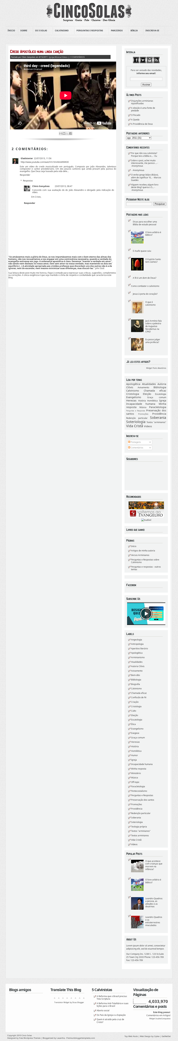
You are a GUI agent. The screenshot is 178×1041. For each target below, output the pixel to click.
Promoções (143, 414)
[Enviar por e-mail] (60, 133)
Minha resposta (138, 768)
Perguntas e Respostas (88, 30)
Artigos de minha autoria (143, 550)
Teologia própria (139, 826)
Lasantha (61, 1038)
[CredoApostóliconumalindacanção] (60, 51)
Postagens (135, 442)
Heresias (131, 400)
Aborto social (103, 1010)
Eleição (147, 394)
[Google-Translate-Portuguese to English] (75, 999)
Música (142, 407)
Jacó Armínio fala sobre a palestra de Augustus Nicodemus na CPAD (153, 326)
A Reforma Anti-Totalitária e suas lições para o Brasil (112, 1005)
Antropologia (137, 644)
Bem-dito (135, 675)
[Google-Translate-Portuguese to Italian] (67, 999)
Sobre (22, 30)
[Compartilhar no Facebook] (70, 133)
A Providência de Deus (142, 123)
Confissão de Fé (138, 697)
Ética (133, 724)
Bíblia (133, 30)
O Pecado (135, 115)
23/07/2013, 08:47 (63, 186)
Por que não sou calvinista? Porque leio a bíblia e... (144, 154)
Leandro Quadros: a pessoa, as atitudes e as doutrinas (154, 902)
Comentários (136, 447)
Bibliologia (159, 387)
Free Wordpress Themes (30, 1038)
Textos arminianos (140, 835)
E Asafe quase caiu (142, 250)
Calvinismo (61, 30)
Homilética (152, 400)
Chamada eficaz (155, 390)
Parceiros (116, 30)
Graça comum (156, 397)
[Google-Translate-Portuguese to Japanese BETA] (71, 999)
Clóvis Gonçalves (41, 186)
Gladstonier (27, 158)
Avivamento (143, 387)
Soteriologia (135, 421)
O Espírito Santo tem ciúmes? (153, 261)
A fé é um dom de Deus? (144, 277)
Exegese (135, 733)
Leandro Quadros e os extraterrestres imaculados (153, 921)
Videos (148, 426)
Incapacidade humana (140, 403)
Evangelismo (133, 397)
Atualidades (149, 384)
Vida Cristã (134, 426)
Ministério (136, 773)
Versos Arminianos (140, 555)
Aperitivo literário (139, 648)
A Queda (135, 119)
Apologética (133, 384)
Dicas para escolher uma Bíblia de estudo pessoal (145, 223)
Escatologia (160, 394)
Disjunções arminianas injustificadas (142, 102)
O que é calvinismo (150, 303)
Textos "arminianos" (156, 422)
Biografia (135, 684)
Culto (133, 710)
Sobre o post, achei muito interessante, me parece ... (144, 162)
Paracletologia (157, 407)
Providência (159, 413)
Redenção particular (137, 418)
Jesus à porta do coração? (145, 293)
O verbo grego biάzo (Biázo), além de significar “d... (145, 176)
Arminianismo (138, 657)
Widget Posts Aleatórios (156, 368)
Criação (135, 701)
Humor (134, 755)
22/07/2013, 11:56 (42, 158)
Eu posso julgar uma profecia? (152, 341)
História (142, 400)
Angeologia (136, 639)
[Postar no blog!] (64, 133)
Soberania (158, 417)
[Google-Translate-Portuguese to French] (59, 999)
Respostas (28, 180)
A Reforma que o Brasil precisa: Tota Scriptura (112, 997)
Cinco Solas (27, 1035)
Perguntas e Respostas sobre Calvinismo (145, 561)
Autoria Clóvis (137, 666)
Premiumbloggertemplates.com (80, 1038)
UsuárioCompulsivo (163, 1019)
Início (133, 546)
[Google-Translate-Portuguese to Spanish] (84, 999)
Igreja (162, 400)
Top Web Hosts (131, 1036)
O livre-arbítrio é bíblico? (153, 234)
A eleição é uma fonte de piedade (143, 109)
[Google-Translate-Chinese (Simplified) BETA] (54, 999)
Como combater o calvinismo (145, 286)
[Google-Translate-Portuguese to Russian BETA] (80, 999)
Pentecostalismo (139, 790)
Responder (25, 174)
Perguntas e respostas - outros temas (146, 568)
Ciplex (157, 1036)
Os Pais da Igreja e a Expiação (111, 1015)
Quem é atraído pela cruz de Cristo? (110, 1021)
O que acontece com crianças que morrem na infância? (153, 865)
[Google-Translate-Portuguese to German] (63, 999)
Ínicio (11, 30)
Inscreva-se (151, 30)
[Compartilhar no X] (67, 133)
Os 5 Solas (40, 30)
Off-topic (135, 782)
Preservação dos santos (142, 799)
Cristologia (132, 394)
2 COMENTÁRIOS (77, 57)
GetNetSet (166, 1036)
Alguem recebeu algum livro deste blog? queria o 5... (144, 186)
